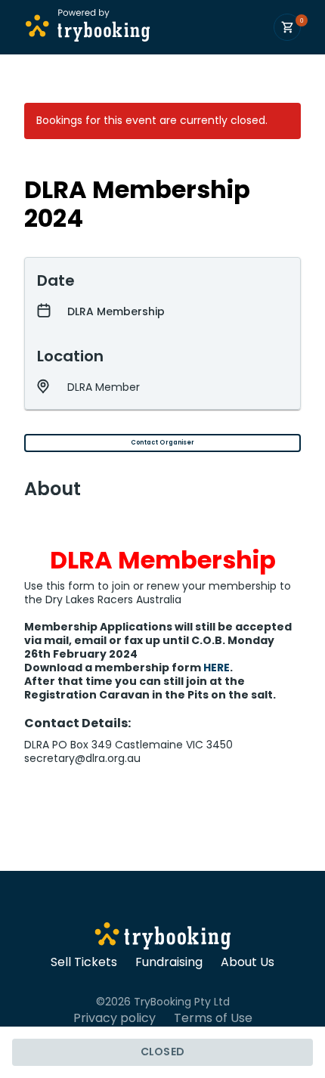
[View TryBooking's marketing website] (162, 938)
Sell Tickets (84, 962)
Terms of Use (213, 1018)
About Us (247, 962)
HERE (216, 667)
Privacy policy (114, 1018)
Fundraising (169, 962)
